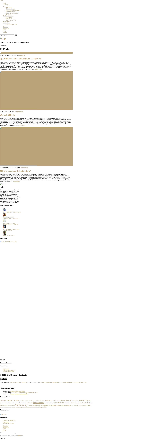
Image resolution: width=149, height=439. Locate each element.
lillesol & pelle (85, 402)
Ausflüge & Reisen (8, 16)
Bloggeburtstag (28, 400)
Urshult (17, 407)
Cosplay (50, 400)
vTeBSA (44, 407)
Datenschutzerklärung (9, 370)
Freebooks (9, 7)
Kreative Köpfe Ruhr (11, 24)
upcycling (13, 407)
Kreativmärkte (67, 402)
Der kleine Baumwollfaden (17, 391)
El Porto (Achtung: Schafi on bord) (15, 171)
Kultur (72, 403)
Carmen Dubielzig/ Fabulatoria (18, 382)
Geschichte (3, 402)
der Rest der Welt (57, 400)
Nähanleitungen (10, 9)
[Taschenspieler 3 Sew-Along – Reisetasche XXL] (4, 228)
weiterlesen (38, 69)
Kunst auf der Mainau (9, 235)
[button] (16, 35)
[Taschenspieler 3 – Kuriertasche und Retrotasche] (4, 215)
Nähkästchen (21, 55)
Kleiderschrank (50, 402)
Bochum (37, 400)
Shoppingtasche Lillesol (77, 405)
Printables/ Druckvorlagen (13, 10)
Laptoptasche (78, 402)
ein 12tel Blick (67, 400)
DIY (4, 6)
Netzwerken (6, 23)
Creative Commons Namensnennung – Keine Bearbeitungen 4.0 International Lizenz (63, 382)
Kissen (45, 402)
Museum (91, 402)
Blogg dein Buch (21, 400)
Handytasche (22, 402)
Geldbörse (89, 400)
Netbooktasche (3, 405)
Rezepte (8, 14)
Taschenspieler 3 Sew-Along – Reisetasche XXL (11, 230)
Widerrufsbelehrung (8, 371)
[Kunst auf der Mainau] (4, 234)
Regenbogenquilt (48, 405)
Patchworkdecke (33, 405)
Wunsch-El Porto (7, 115)
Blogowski (33, 400)
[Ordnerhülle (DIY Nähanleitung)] (4, 210)
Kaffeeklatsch (38, 403)
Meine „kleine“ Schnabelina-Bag (19, 394)
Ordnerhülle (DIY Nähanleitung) (12, 212)
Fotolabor (83, 400)
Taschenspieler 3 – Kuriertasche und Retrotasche (11, 217)
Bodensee (9, 18)
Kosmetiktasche (59, 403)
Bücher (47, 400)
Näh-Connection (11, 405)
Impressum (6, 369)
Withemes (20, 435)
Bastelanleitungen (11, 11)
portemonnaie (41, 405)
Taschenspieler (7, 407)
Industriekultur (29, 402)
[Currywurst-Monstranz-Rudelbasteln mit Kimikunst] (4, 221)
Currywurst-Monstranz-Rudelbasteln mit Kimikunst (10, 223)
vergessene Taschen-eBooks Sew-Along (30, 407)
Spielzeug (84, 405)
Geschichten (10, 402)
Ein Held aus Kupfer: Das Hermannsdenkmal (25, 392)
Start (4, 3)
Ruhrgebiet (9, 17)
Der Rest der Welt (11, 20)
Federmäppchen (74, 400)
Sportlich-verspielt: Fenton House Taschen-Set (20, 59)
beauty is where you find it (9, 400)
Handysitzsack (16, 402)
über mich (6, 4)
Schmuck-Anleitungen (12, 13)
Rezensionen (6, 21)
